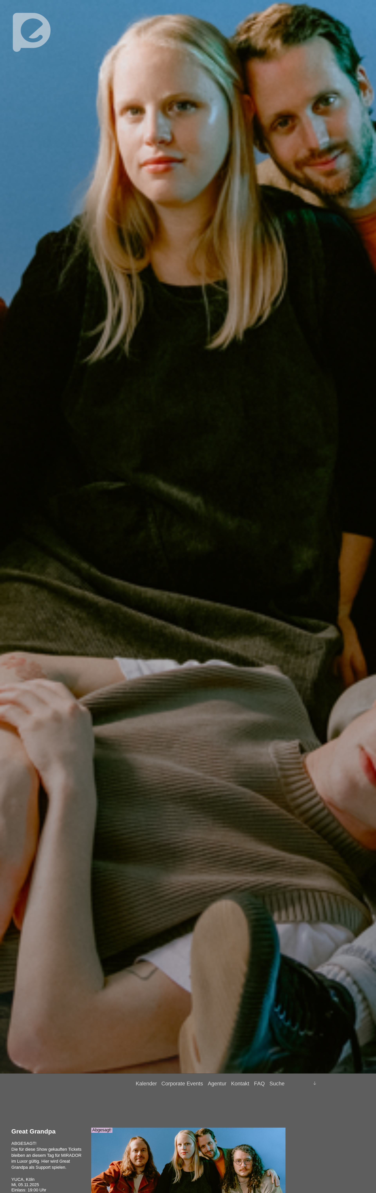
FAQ (259, 1084)
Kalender (146, 1084)
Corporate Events (182, 1084)
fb (298, 1083)
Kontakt (240, 1084)
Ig (304, 1083)
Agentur (217, 1084)
